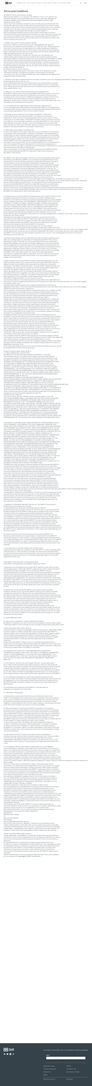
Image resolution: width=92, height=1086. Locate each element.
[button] (81, 3)
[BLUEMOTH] (8, 3)
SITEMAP (69, 1079)
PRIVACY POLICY (49, 1079)
